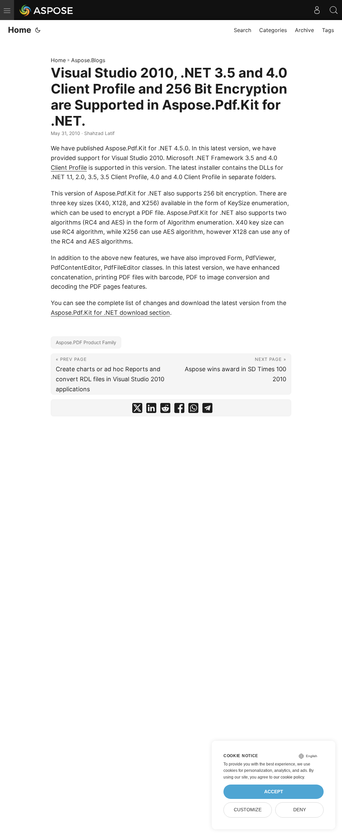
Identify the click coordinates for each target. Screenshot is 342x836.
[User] (317, 10)
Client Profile (69, 167)
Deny (299, 809)
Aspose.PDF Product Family (86, 342)
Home (19, 30)
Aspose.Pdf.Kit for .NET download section (110, 312)
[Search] (333, 10)
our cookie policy (289, 777)
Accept (273, 791)
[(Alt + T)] (38, 30)
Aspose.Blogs (88, 60)
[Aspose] (46, 10)
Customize (248, 809)
